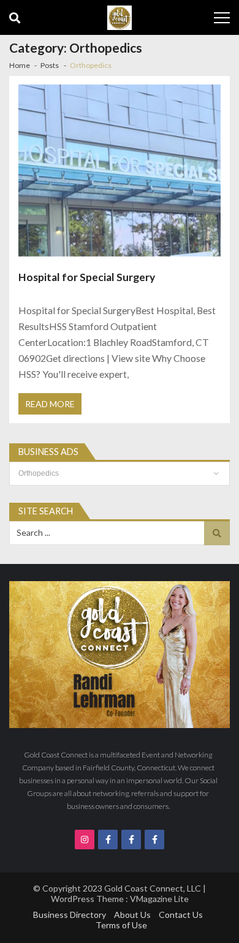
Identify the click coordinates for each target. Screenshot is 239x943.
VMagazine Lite (159, 898)
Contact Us (181, 914)
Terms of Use (121, 925)
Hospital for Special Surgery (86, 277)
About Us (132, 914)
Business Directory (69, 914)
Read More (50, 404)
